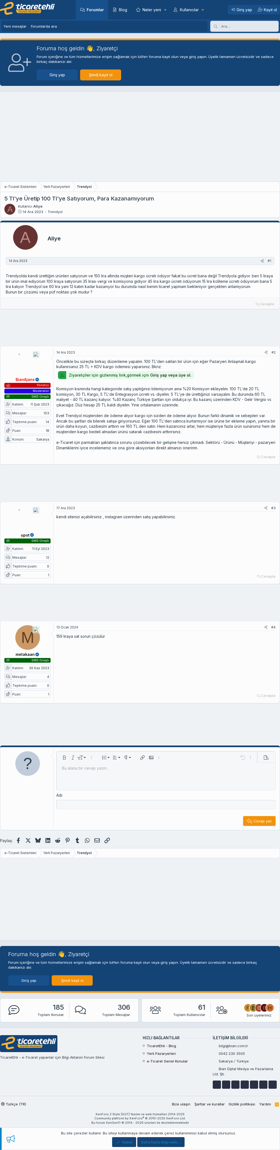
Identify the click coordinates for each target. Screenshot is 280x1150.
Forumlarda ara (44, 26)
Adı (59, 795)
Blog (123, 9)
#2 (274, 352)
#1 (269, 261)
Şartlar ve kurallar (209, 1104)
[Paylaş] (262, 261)
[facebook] (217, 1085)
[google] (235, 1085)
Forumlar (95, 9)
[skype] (254, 1085)
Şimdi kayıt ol (100, 74)
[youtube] (226, 1085)
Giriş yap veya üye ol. (170, 375)
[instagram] (263, 1085)
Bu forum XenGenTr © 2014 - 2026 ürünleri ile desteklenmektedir (140, 1123)
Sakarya (42, 439)
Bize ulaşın (181, 1104)
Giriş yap (57, 74)
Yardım (265, 1104)
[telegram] (245, 1085)
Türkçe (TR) (15, 1104)
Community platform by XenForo (140, 1118)
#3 (273, 508)
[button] (165, 9)
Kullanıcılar (189, 9)
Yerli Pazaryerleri (161, 1053)
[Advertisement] (140, 138)
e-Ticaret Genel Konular (167, 1061)
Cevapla (267, 304)
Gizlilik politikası (242, 1104)
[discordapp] (273, 1085)
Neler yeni (151, 9)
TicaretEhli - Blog (161, 1046)
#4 (273, 627)
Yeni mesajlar (15, 26)
